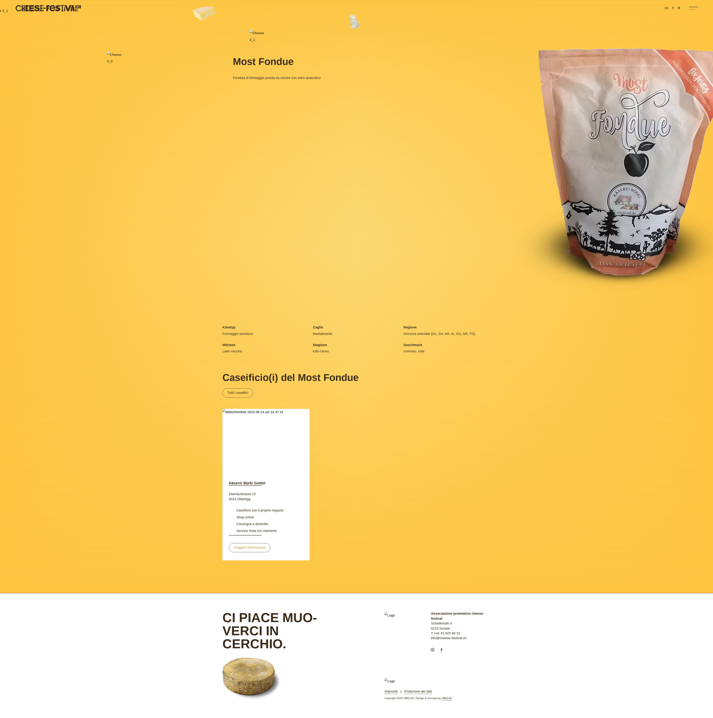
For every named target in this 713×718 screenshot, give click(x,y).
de (666, 8)
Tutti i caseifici (237, 393)
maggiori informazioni (250, 547)
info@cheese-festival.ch (448, 638)
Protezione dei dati (418, 691)
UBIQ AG (447, 698)
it (679, 8)
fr (673, 8)
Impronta (391, 691)
